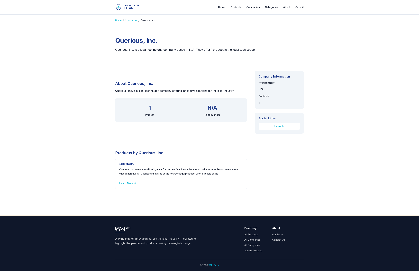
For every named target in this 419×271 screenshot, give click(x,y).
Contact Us (278, 239)
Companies (253, 7)
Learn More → (128, 183)
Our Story (277, 234)
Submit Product (253, 250)
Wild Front (214, 265)
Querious (126, 164)
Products (235, 7)
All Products (251, 234)
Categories (271, 7)
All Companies (252, 239)
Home (221, 7)
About (286, 7)
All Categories (252, 245)
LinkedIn (279, 126)
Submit (299, 7)
